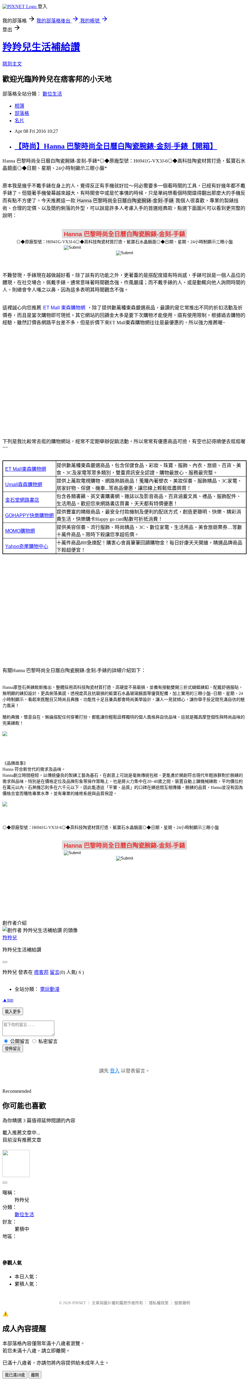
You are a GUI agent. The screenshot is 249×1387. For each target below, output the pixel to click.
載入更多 (13, 1011)
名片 (19, 120)
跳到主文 (12, 63)
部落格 (22, 113)
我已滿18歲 (15, 1375)
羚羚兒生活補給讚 (41, 47)
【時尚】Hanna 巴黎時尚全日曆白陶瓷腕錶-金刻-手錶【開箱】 (116, 146)
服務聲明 (182, 1303)
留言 (55, 972)
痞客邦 (41, 972)
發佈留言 (13, 1048)
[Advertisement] (124, 378)
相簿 (19, 106)
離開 (35, 1375)
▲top (7, 999)
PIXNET (79, 1303)
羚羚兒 (9, 937)
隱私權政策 (159, 1303)
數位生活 (52, 93)
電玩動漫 (50, 989)
